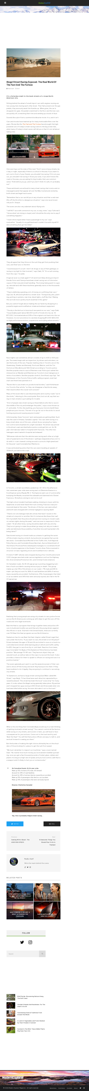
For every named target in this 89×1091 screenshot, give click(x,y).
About (76, 1088)
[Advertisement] (44, 29)
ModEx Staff (10, 88)
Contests (69, 1088)
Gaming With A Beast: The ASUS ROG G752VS (20, 839)
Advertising (53, 1088)
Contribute (61, 1088)
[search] (42, 954)
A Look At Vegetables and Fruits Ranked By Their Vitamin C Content (31, 1022)
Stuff (18, 88)
